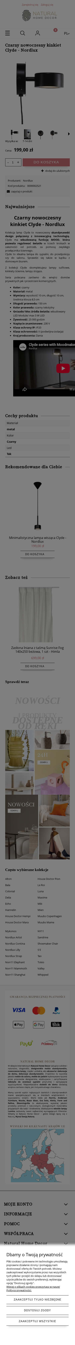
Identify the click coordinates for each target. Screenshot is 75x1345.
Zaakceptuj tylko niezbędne (37, 1299)
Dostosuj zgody (37, 1310)
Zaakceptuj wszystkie (37, 1321)
